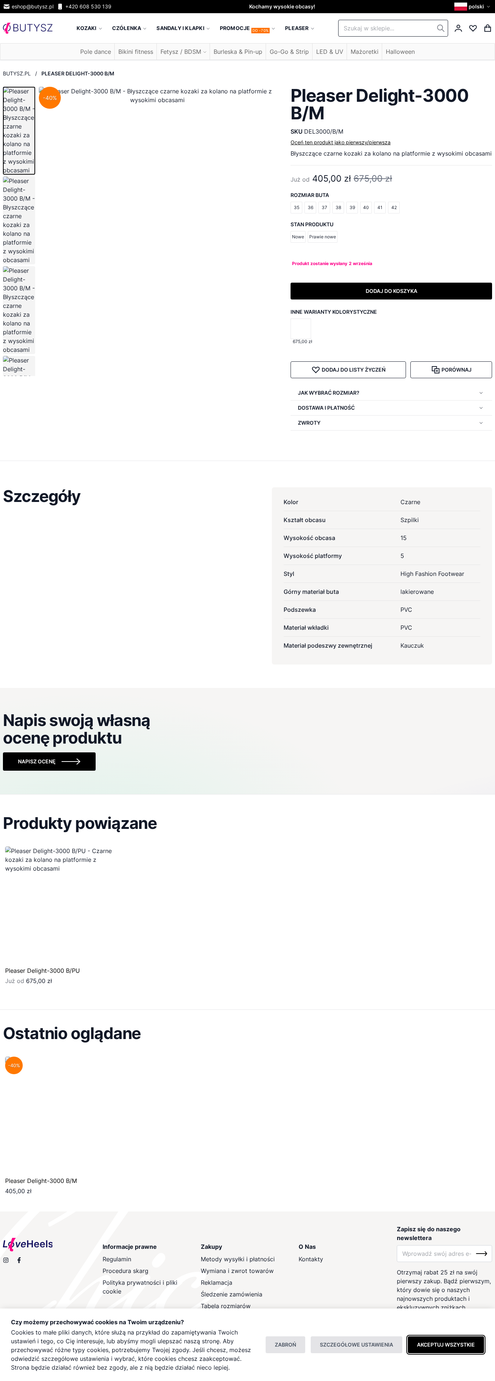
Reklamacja (216, 1282)
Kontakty (311, 1259)
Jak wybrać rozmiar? (328, 393)
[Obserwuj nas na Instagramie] (6, 1260)
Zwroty (309, 423)
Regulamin (117, 1259)
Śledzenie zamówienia (231, 1294)
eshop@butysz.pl (32, 6)
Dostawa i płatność (326, 408)
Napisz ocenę (37, 761)
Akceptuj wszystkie (446, 1344)
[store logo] (27, 28)
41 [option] (380, 207)
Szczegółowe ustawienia (356, 1344)
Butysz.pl (17, 73)
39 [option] (352, 207)
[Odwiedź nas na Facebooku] (19, 1260)
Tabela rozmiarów (226, 1306)
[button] (473, 6)
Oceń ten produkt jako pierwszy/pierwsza (341, 142)
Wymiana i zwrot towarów (237, 1270)
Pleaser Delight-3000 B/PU (42, 970)
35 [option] (296, 207)
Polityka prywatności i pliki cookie (140, 1287)
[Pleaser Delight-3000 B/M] (63, 1115)
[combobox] (393, 28)
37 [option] (324, 207)
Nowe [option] (298, 236)
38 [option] (338, 207)
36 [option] (310, 207)
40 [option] (366, 207)
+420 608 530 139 (88, 6)
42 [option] (394, 207)
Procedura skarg (125, 1270)
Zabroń (285, 1344)
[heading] (247, 496)
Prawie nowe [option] (322, 236)
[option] (301, 329)
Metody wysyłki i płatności (238, 1259)
